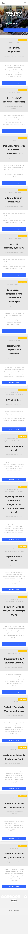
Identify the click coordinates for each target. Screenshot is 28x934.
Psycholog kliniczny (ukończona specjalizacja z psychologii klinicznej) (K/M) (14, 504)
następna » (14, 900)
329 (25, 897)
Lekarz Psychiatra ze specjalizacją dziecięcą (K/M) (14, 611)
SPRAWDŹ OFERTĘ (14, 82)
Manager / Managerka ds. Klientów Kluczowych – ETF (14, 150)
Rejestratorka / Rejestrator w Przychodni (14, 350)
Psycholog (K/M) (14, 400)
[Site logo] (3, 2)
